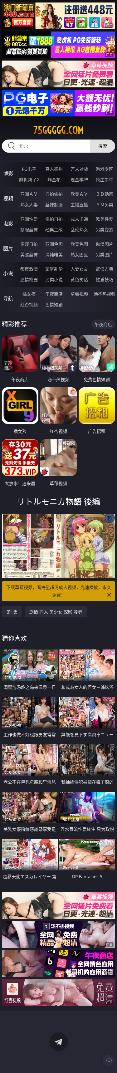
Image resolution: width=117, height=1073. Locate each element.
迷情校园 (29, 279)
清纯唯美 (54, 254)
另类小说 (54, 279)
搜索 (102, 146)
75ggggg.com (58, 130)
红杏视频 (29, 304)
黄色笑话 (79, 279)
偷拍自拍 (54, 219)
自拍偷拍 (54, 194)
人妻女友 (79, 269)
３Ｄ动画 (104, 194)
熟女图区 (79, 254)
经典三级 (54, 230)
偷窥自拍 (29, 244)
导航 (8, 298)
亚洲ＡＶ (29, 194)
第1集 (11, 612)
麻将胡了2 (29, 180)
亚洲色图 (54, 244)
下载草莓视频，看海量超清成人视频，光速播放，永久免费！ (58, 591)
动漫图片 (104, 244)
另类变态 (104, 230)
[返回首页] (109, 1060)
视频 (8, 198)
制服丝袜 (29, 230)
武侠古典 (104, 269)
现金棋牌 (79, 180)
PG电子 (29, 169)
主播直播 (79, 205)
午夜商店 (54, 294)
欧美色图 (79, 244)
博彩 (8, 173)
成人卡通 (79, 219)
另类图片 (104, 254)
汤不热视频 (104, 294)
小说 (8, 273)
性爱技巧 (104, 279)
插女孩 (29, 294)
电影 (8, 223)
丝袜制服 (54, 205)
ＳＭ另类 (104, 205)
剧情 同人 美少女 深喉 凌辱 (55, 612)
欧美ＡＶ (79, 194)
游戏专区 (104, 169)
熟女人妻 (29, 205)
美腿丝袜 (29, 254)
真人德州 (54, 169)
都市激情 (29, 269)
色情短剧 (54, 304)
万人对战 (79, 169)
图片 (8, 248)
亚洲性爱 (29, 219)
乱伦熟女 (79, 230)
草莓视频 (79, 294)
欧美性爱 (104, 219)
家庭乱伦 (54, 269)
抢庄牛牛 (104, 180)
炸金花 (54, 180)
